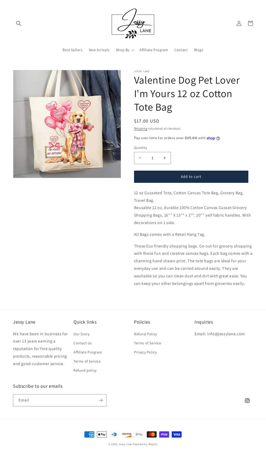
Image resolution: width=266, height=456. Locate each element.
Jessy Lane (125, 444)
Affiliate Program (88, 352)
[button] (18, 23)
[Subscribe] (100, 400)
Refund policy (85, 370)
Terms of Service (87, 361)
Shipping (140, 128)
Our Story (81, 334)
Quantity (140, 147)
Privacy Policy (145, 352)
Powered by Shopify (145, 444)
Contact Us (83, 343)
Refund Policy (145, 334)
